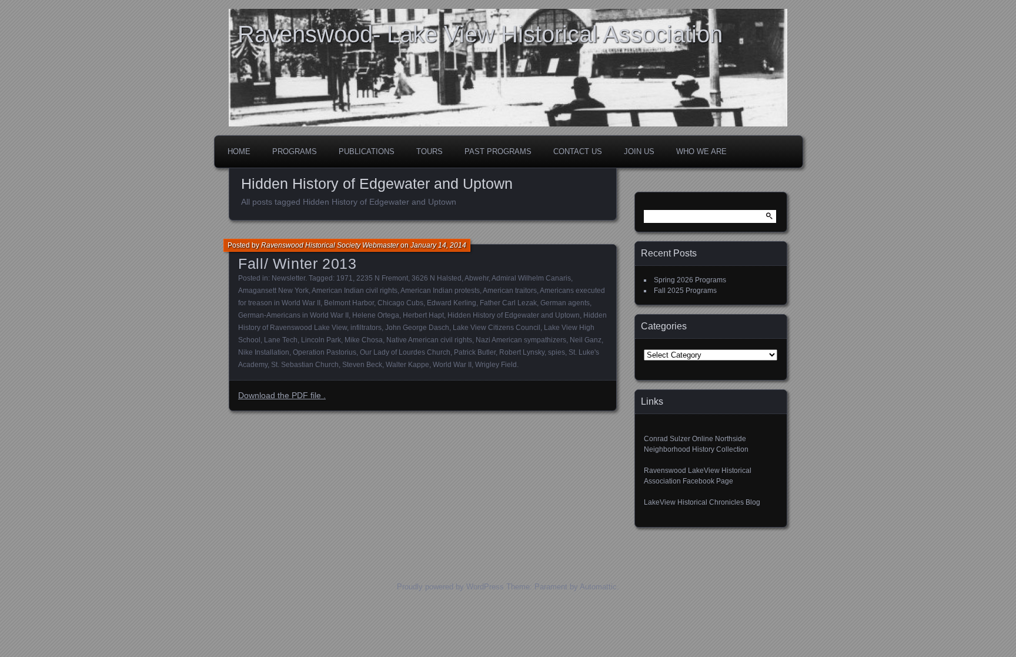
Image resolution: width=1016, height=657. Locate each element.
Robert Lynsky (521, 352)
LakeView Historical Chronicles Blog (702, 502)
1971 (344, 278)
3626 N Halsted (437, 278)
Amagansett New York (273, 290)
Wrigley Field (496, 365)
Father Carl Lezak (508, 303)
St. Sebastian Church (305, 365)
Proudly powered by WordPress (450, 586)
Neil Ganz (585, 340)
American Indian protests (440, 290)
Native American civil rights (429, 340)
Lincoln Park (321, 340)
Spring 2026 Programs (690, 280)
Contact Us (577, 151)
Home (239, 151)
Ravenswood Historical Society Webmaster (330, 245)
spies (556, 352)
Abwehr (476, 278)
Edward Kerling (451, 303)
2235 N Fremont (382, 278)
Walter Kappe (407, 365)
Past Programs (498, 151)
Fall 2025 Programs (685, 290)
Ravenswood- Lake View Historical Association (480, 34)
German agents (565, 303)
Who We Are (701, 151)
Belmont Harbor (349, 303)
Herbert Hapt (423, 315)
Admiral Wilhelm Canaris (531, 278)
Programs (294, 151)
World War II (452, 365)
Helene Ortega (375, 315)
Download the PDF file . (282, 395)
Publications (367, 151)
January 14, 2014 (438, 245)
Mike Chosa (364, 340)
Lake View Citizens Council (496, 328)
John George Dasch (417, 328)
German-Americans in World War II (293, 315)
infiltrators (366, 328)
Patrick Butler (475, 352)
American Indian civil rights (354, 290)
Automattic (598, 586)
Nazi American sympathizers (521, 340)
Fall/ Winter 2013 (297, 263)
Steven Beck (362, 365)
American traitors (510, 290)
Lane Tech (281, 340)
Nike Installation (263, 352)
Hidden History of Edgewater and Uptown (513, 315)
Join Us (639, 151)
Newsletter (288, 278)
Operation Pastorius (324, 352)
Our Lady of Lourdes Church (405, 352)
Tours (429, 151)
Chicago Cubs (400, 303)
